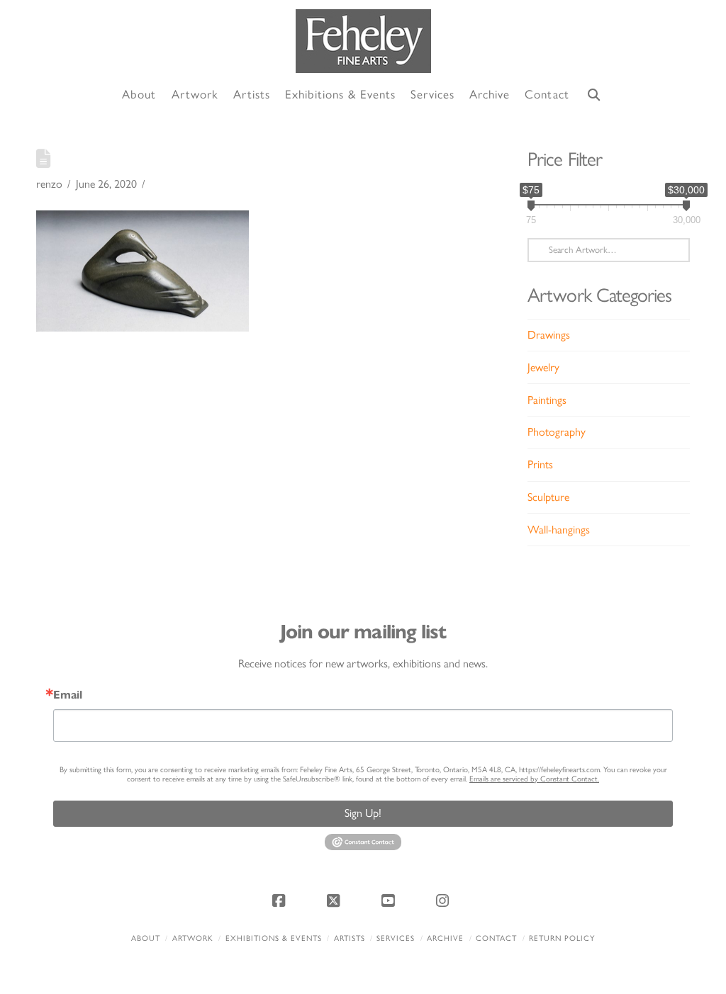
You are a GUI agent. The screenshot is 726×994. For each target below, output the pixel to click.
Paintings (546, 400)
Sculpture (548, 497)
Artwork (192, 938)
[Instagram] (445, 900)
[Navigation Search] (594, 95)
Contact (496, 938)
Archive (445, 938)
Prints (540, 464)
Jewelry (543, 367)
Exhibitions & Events (273, 938)
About (145, 938)
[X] (335, 900)
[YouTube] (391, 900)
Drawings (548, 334)
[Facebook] (281, 900)
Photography (556, 432)
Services (395, 938)
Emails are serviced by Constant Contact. (534, 779)
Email (67, 695)
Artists (349, 938)
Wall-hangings (558, 529)
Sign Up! (363, 813)
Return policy (562, 938)
